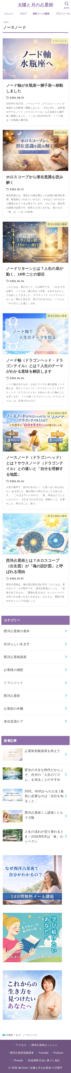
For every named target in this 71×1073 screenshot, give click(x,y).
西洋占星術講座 (15, 657)
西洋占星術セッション (44, 1045)
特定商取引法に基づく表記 (44, 1060)
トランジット (13, 682)
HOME (9, 1035)
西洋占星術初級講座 (22, 1052)
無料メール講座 (41, 13)
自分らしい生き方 (17, 644)
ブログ (23, 13)
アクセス (21, 1045)
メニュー (9, 13)
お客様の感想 (13, 669)
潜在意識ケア (13, 721)
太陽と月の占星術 (35, 4)
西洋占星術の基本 (17, 631)
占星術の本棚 (13, 708)
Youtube (43, 1052)
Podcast (58, 1052)
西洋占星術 (12, 695)
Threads (18, 1060)
